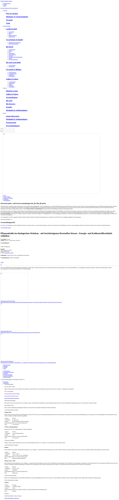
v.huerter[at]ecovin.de (8, 252)
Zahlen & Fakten (12, 79)
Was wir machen (12, 13)
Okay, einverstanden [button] (8, 391)
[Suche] (1, 130)
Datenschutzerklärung (9, 398)
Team (8, 23)
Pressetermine (11, 122)
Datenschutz (6, 383)
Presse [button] (4, 113)
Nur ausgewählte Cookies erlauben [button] (12, 393)
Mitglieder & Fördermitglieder (17, 17)
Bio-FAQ (9, 101)
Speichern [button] (6, 493)
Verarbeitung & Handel (14, 40)
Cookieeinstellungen (8, 384)
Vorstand (9, 20)
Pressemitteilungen (13, 126)
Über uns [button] (5, 10)
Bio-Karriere (10, 104)
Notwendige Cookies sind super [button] (11, 396)
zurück (2, 262)
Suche (4, 6)
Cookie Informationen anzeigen (11, 410)
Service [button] (5, 88)
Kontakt (5, 4)
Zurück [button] (6, 496)
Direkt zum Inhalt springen (6, 1)
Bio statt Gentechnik (13, 62)
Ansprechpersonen (12, 116)
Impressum (5, 381)
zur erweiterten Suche (5, 227)
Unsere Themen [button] (6, 26)
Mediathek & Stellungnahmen (16, 110)
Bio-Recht (9, 47)
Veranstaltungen (12, 97)
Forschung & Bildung (13, 69)
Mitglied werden (6, 3)
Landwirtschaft (11, 29)
